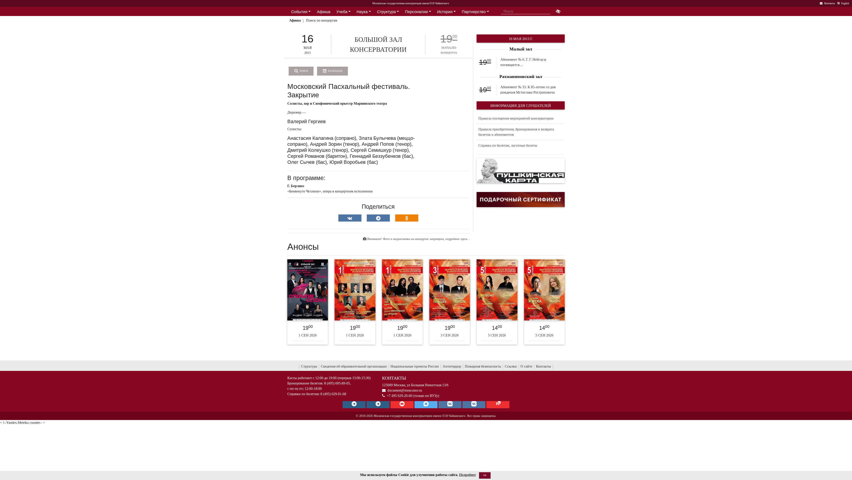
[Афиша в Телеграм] (497, 404)
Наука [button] (362, 12)
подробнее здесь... (458, 239)
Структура (309, 366)
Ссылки (511, 366)
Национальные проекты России (414, 366)
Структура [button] (386, 12)
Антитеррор (452, 366)
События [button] (299, 12)
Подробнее (467, 475)
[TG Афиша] (378, 404)
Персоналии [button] (416, 12)
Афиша (295, 20)
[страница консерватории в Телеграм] (354, 404)
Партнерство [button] (474, 12)
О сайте (526, 366)
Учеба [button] (341, 12)
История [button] (445, 12)
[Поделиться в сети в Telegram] (378, 218)
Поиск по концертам (321, 20)
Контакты (543, 366)
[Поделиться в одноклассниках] (406, 218)
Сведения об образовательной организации (354, 366)
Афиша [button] (323, 12)
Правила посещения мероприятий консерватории (516, 118)
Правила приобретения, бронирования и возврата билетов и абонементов (516, 131)
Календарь (334, 71)
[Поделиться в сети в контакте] (349, 218)
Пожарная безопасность (483, 366)
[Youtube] (402, 404)
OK (484, 475)
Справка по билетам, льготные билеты (507, 145)
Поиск (303, 71)
